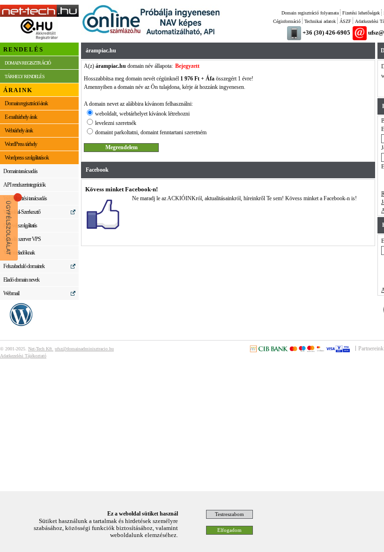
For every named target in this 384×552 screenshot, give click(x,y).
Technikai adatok (320, 21)
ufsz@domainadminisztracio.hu (84, 348)
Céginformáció (287, 21)
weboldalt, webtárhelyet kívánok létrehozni (142, 113)
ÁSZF (345, 21)
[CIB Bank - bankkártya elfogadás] (300, 350)
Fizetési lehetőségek (361, 12)
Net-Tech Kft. (40, 348)
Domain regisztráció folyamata (310, 12)
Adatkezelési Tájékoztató (23, 355)
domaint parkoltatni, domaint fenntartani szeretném (151, 132)
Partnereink (371, 348)
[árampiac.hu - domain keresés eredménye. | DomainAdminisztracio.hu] (39, 15)
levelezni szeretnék (115, 123)
